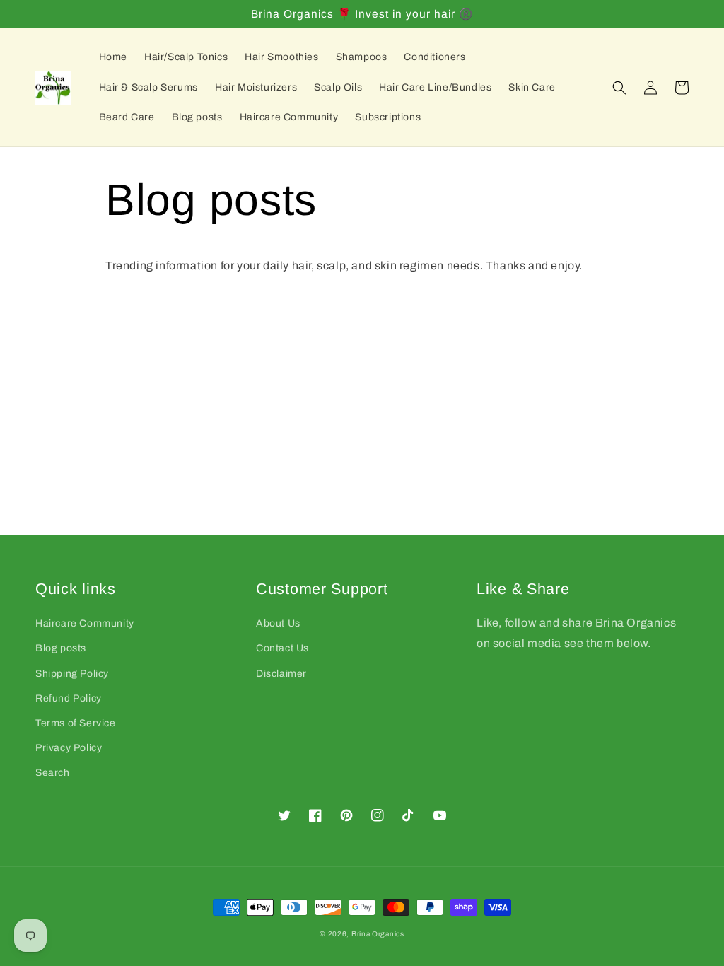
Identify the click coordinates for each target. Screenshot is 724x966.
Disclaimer (281, 673)
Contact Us (282, 648)
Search (52, 772)
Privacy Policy (68, 748)
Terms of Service (75, 723)
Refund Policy (68, 698)
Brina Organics (377, 934)
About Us (278, 623)
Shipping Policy (72, 673)
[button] (619, 87)
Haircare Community (84, 623)
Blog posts (60, 648)
